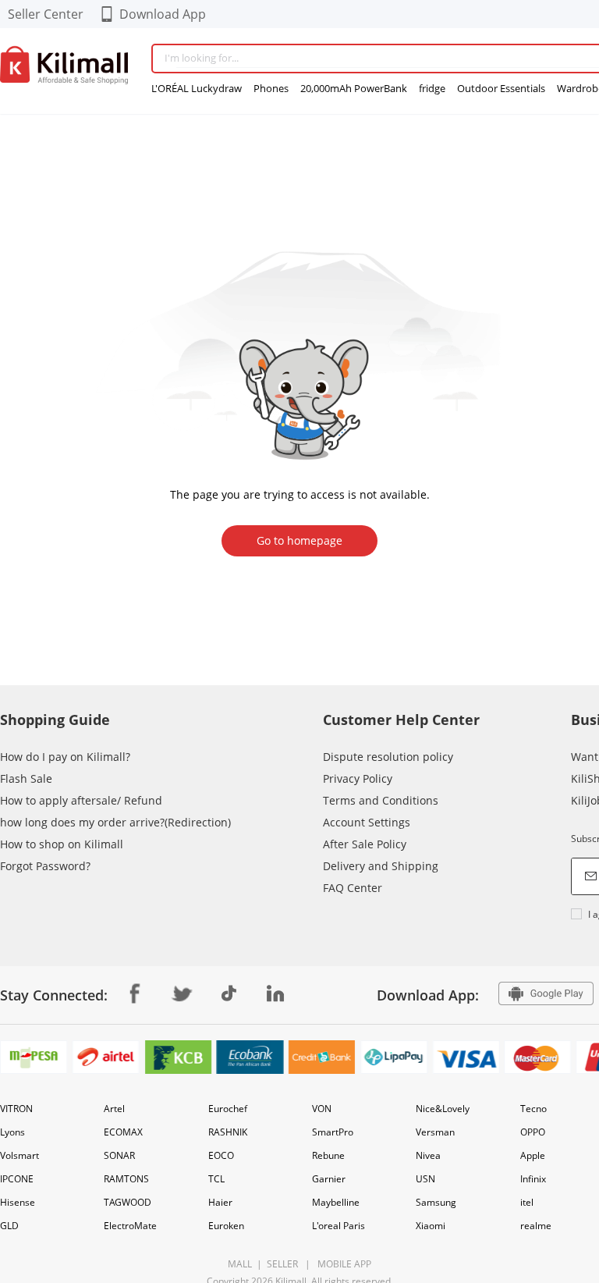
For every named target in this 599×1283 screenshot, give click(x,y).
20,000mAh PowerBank (353, 88)
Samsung (436, 1202)
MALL (240, 1264)
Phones (271, 88)
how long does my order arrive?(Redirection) (115, 822)
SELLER (281, 1264)
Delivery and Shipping (380, 865)
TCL (216, 1178)
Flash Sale (26, 778)
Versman (435, 1132)
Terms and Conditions (380, 800)
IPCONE (17, 1178)
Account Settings (366, 822)
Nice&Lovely (443, 1108)
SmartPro (332, 1132)
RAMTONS (126, 1178)
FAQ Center (352, 887)
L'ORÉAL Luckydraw (196, 88)
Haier (220, 1202)
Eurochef (227, 1108)
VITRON (16, 1108)
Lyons (12, 1132)
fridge (432, 88)
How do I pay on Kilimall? (65, 756)
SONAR (119, 1155)
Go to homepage (299, 540)
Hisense (17, 1202)
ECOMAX (123, 1132)
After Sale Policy (364, 844)
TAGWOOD (127, 1202)
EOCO (221, 1155)
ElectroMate (130, 1225)
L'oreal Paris (338, 1225)
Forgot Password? (45, 865)
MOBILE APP (342, 1264)
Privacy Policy (357, 778)
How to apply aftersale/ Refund (81, 800)
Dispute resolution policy (388, 756)
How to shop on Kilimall (61, 844)
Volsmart (19, 1155)
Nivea (428, 1155)
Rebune (328, 1155)
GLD (9, 1225)
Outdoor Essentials (501, 88)
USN (425, 1178)
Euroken (226, 1225)
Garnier (329, 1178)
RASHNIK (227, 1132)
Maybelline (336, 1202)
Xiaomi (430, 1225)
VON (321, 1108)
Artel (114, 1108)
